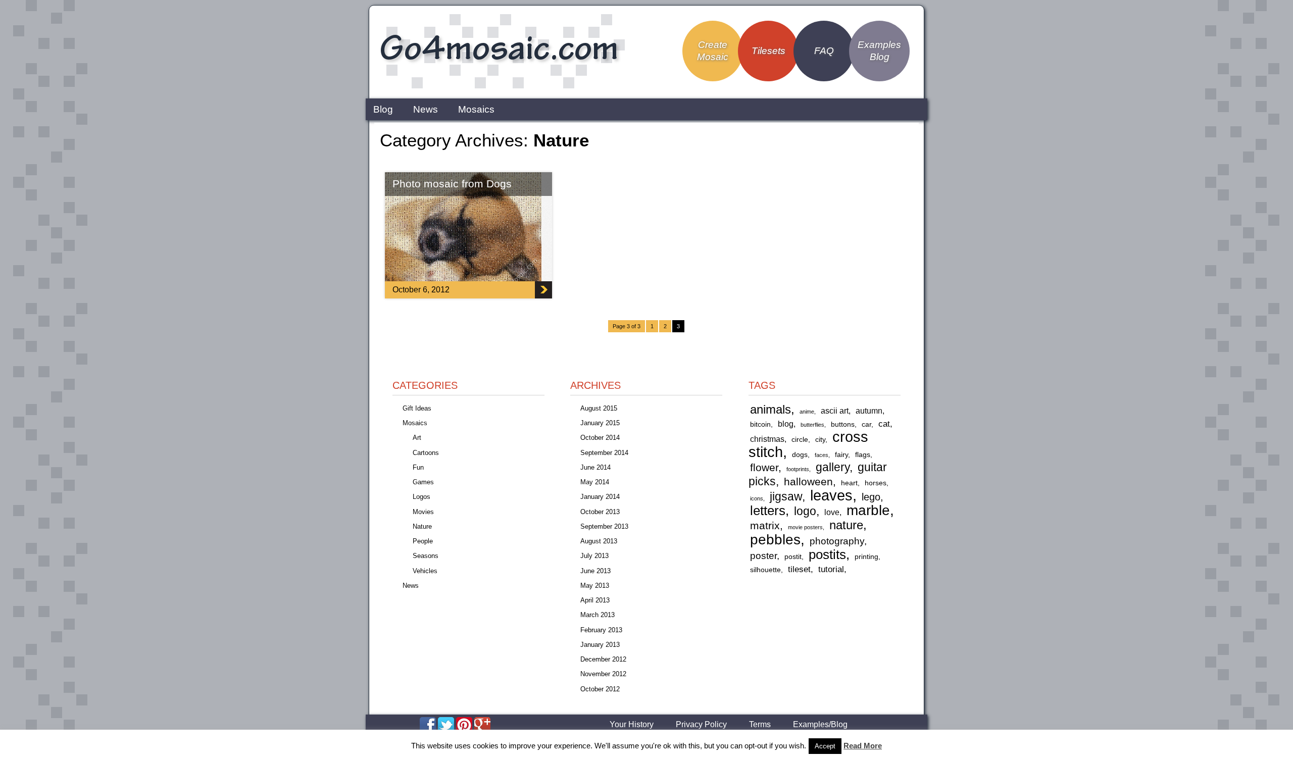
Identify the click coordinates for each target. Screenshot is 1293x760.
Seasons (425, 556)
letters (767, 510)
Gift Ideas (417, 408)
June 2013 (595, 571)
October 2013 (600, 512)
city (820, 439)
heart (849, 483)
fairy (841, 455)
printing (866, 557)
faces (821, 455)
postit (793, 557)
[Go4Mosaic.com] (500, 87)
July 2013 (594, 556)
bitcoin (760, 424)
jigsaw (786, 496)
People (423, 541)
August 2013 (598, 541)
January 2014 (600, 496)
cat (884, 424)
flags (862, 455)
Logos (421, 496)
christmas (767, 439)
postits (827, 554)
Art (417, 437)
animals (770, 409)
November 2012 (603, 674)
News (425, 109)
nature (846, 525)
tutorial (831, 569)
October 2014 (600, 437)
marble (868, 510)
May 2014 (594, 482)
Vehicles (425, 571)
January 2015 (600, 423)
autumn (869, 411)
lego (871, 496)
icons (756, 498)
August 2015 (598, 408)
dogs (800, 455)
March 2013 (597, 615)
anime (807, 412)
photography (837, 541)
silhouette (765, 570)
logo (805, 511)
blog (785, 424)
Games (423, 482)
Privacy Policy (701, 725)
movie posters (805, 527)
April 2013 (595, 600)
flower (764, 467)
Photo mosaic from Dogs (452, 183)
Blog (383, 109)
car (866, 424)
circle (799, 439)
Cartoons (426, 453)
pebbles (775, 539)
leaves (831, 495)
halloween (808, 481)
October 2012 (600, 689)
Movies (423, 512)
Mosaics (476, 109)
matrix (765, 525)
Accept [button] (825, 746)
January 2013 (600, 644)
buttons (843, 424)
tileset (799, 569)
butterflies (812, 425)
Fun (418, 467)
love (831, 512)
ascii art (835, 411)
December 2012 (603, 659)
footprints (797, 469)
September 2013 (604, 526)
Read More (862, 745)
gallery (833, 467)
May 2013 (594, 585)
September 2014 (604, 453)
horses (875, 483)
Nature (422, 526)
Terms (760, 725)
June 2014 (595, 467)
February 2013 (601, 630)
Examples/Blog (820, 725)
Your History (632, 725)
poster (763, 555)
